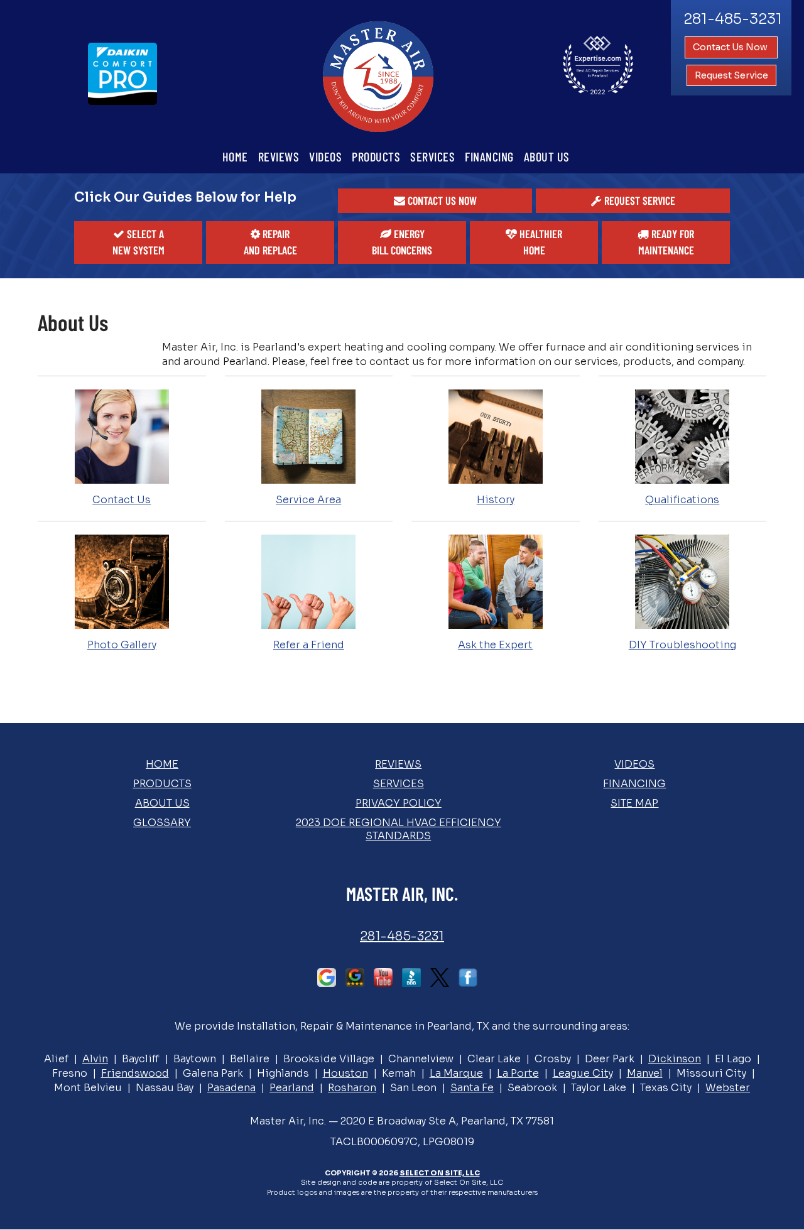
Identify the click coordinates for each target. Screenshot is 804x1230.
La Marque (456, 1073)
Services (432, 156)
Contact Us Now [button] (731, 47)
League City (583, 1073)
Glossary (162, 822)
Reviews (279, 156)
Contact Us (121, 499)
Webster (727, 1087)
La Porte (518, 1073)
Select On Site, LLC (439, 1172)
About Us (547, 156)
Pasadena (231, 1087)
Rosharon (352, 1087)
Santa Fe (472, 1087)
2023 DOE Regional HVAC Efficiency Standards (398, 829)
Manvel (645, 1073)
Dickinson (674, 1058)
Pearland (291, 1087)
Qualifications (682, 499)
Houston (345, 1073)
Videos (325, 156)
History (495, 499)
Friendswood (135, 1073)
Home (235, 156)
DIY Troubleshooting (682, 644)
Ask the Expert (495, 644)
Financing (489, 156)
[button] (435, 201)
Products (376, 156)
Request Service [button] (731, 75)
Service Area (308, 499)
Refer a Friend (308, 644)
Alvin (95, 1058)
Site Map (634, 803)
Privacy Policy (399, 803)
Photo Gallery (121, 644)
